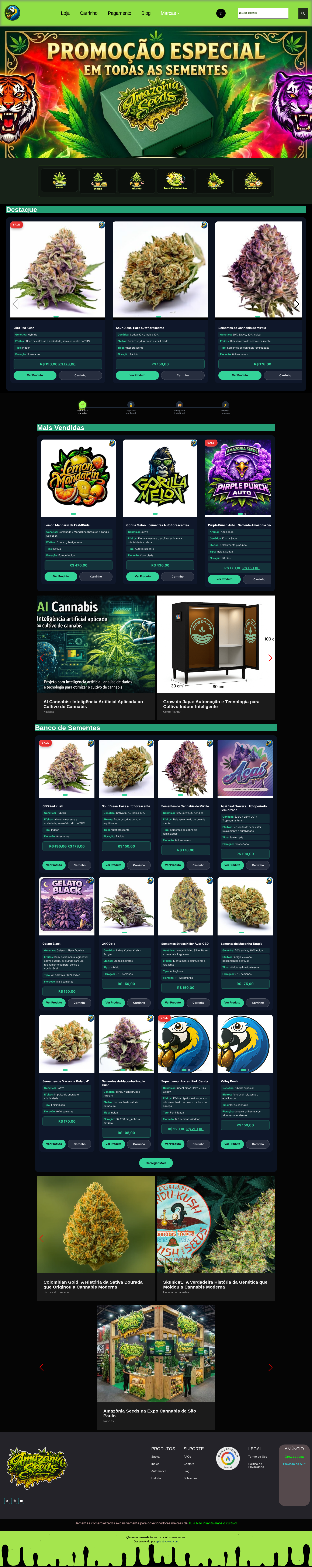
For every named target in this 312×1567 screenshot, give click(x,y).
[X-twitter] (7, 1501)
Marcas (168, 13)
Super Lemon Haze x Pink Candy (184, 1081)
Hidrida (156, 1478)
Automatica (158, 1471)
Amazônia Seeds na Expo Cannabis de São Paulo (149, 1413)
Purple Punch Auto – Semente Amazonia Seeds (241, 525)
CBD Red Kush (24, 328)
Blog (145, 13)
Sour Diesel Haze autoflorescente (140, 328)
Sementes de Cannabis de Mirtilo (242, 328)
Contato (189, 1463)
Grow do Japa (294, 1456)
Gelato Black (51, 943)
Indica (155, 1463)
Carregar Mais (156, 1163)
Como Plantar (171, 711)
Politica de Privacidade (256, 1465)
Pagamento (119, 13)
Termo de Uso (257, 1456)
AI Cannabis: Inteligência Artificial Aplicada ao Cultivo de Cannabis (93, 704)
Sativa (155, 1456)
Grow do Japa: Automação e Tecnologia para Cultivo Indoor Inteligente (211, 704)
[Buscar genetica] (303, 13)
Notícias (49, 711)
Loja (65, 13)
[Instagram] (14, 1501)
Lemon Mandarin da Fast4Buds (67, 525)
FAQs (187, 1456)
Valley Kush (229, 1081)
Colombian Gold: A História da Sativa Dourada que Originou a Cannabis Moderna (93, 1284)
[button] (297, 304)
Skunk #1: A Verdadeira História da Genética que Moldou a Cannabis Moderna (215, 1284)
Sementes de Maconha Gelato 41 (66, 1081)
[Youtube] (21, 1501)
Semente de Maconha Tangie (241, 943)
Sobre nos (190, 1478)
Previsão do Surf (294, 1463)
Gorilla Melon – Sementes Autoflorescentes (157, 525)
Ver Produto (35, 375)
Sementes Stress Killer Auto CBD (185, 943)
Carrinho (89, 13)
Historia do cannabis (56, 1292)
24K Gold (108, 943)
